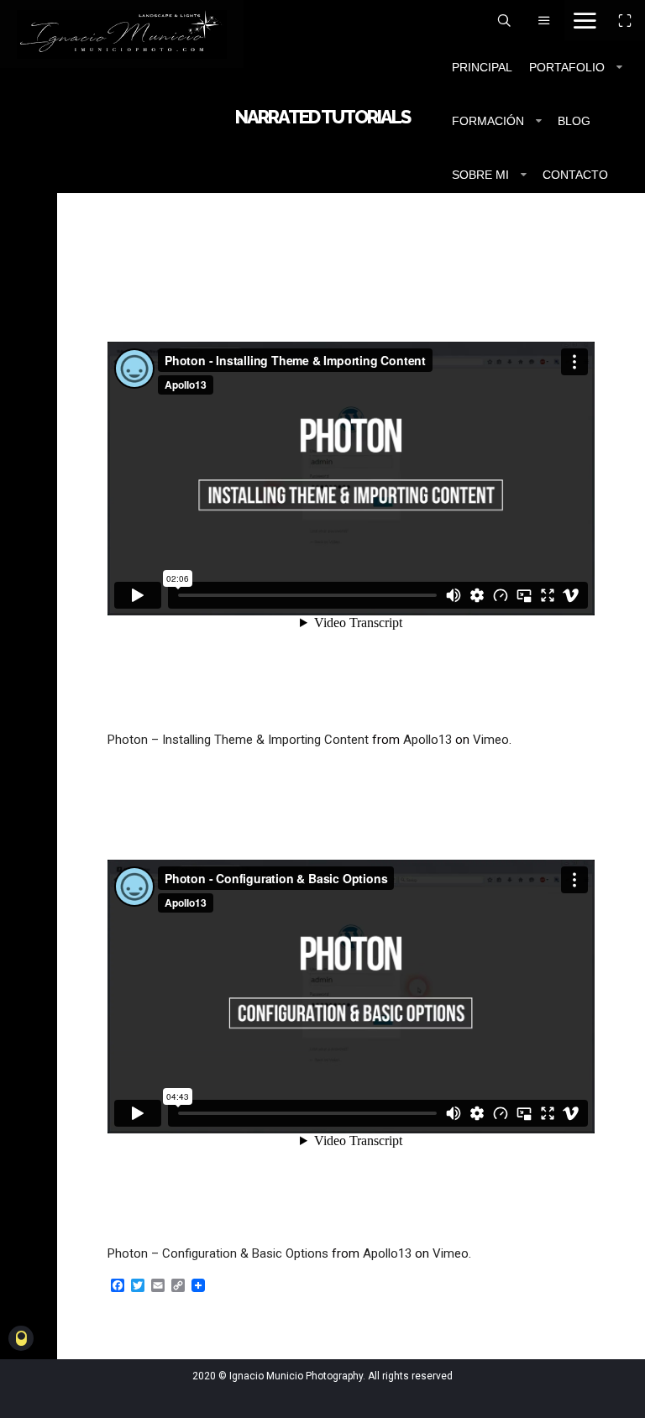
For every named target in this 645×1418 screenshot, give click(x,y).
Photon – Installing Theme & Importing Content (238, 739)
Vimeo (491, 739)
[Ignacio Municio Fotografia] (121, 34)
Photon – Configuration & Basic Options (218, 1253)
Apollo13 (427, 739)
